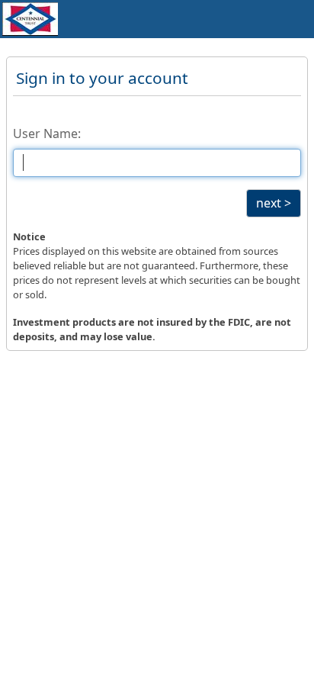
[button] (273, 203)
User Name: (47, 133)
